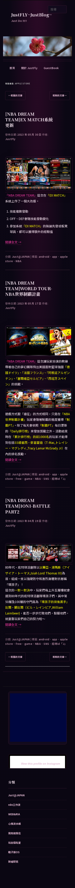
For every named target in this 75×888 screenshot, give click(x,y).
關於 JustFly (29, 68)
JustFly (10, 139)
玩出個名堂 (14, 842)
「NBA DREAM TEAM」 (21, 195)
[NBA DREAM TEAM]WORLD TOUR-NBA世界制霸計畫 (28, 288)
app (54, 256)
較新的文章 (60, 95)
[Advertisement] (39, 717)
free (19, 479)
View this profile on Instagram (40, 763)
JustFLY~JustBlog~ (31, 15)
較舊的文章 (15, 95)
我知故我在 (14, 833)
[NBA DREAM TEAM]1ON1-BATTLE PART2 (27, 505)
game (28, 479)
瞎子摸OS (13, 852)
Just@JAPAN (21, 256)
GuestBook (51, 68)
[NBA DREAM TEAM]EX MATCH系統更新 (29, 119)
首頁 (12, 68)
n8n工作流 (14, 805)
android (44, 256)
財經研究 (13, 861)
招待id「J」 (59, 479)
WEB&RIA (14, 814)
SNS (46, 479)
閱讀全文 (13, 242)
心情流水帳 (14, 824)
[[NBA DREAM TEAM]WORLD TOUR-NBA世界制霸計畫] (39, 355)
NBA (18, 261)
